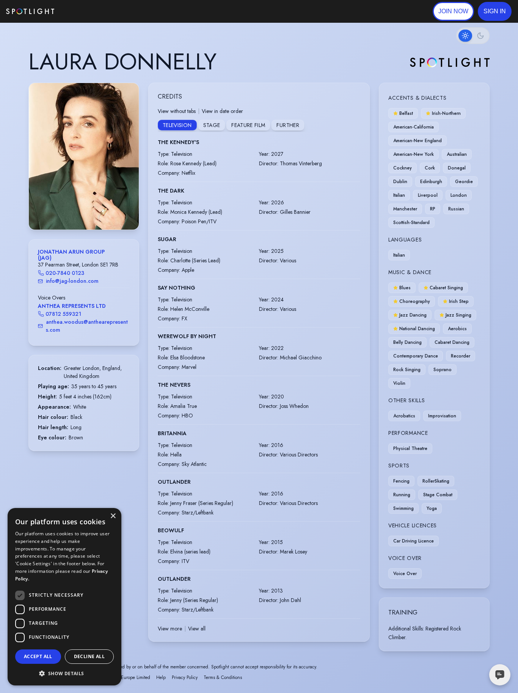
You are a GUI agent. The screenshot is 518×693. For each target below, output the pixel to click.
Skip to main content (84, 11)
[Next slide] (126, 164)
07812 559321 (63, 314)
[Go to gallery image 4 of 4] (91, 210)
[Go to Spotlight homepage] (30, 11)
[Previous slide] (41, 164)
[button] (495, 11)
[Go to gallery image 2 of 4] (84, 210)
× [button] (113, 516)
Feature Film (248, 125)
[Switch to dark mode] (473, 35)
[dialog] (64, 596)
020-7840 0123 (65, 273)
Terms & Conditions (223, 677)
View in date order (222, 111)
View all (197, 628)
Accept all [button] (38, 656)
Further (287, 125)
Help (161, 677)
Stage (211, 125)
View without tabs (177, 111)
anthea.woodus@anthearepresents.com (87, 326)
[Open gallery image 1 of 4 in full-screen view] (84, 156)
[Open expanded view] (127, 94)
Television (177, 125)
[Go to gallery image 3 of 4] (87, 210)
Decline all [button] (89, 656)
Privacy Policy (185, 677)
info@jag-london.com (72, 281)
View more (170, 628)
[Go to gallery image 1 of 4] (78, 210)
